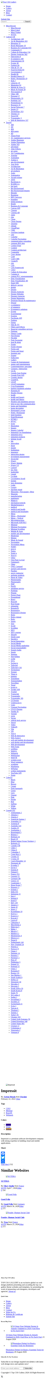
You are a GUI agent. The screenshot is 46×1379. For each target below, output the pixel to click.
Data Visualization (18, 279)
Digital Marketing (18, 298)
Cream (13, 786)
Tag (9, 122)
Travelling (15, 683)
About (8, 11)
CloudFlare (15, 228)
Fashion (15, 65)
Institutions (15, 450)
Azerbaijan (16, 830)
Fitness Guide (16, 333)
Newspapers (16, 92)
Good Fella (5, 1199)
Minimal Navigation (18, 527)
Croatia (15, 857)
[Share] (23, 1161)
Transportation (16, 681)
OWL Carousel (17, 566)
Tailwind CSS (16, 668)
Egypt (14, 868)
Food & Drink (17, 70)
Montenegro (16, 936)
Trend (13, 685)
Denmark (15, 863)
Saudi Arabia (16, 977)
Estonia (14, 870)
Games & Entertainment (20, 362)
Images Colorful (17, 430)
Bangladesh (16, 832)
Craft (13, 257)
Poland (15, 964)
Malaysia (15, 927)
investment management (20, 457)
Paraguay (15, 958)
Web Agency (16, 738)
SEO (13, 630)
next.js (13, 549)
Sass (12, 624)
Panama (14, 955)
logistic (13, 481)
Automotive (15, 175)
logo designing (16, 483)
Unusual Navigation (18, 707)
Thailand (15, 1010)
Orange (14, 795)
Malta (14, 929)
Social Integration (17, 641)
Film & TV (16, 68)
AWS (13, 180)
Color (9, 777)
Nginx (13, 551)
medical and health (18, 509)
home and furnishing (19, 406)
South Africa (17, 988)
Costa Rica (16, 854)
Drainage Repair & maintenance (23, 301)
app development (17, 162)
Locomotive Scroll (18, 479)
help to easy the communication (23, 404)
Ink (12, 441)
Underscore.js (16, 703)
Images (13, 428)
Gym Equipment (17, 386)
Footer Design (16, 347)
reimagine (14, 606)
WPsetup (14, 769)
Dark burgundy (17, 788)
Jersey (14, 909)
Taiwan (14, 1008)
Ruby (13, 619)
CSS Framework (17, 268)
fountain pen (15, 353)
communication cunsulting (21, 241)
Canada (15, 846)
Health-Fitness (17, 76)
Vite (12, 729)
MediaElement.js (17, 505)
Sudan (14, 997)
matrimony (15, 498)
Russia (15, 973)
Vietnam (15, 1032)
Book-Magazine (18, 46)
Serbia (14, 980)
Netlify (13, 547)
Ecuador (15, 865)
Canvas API (15, 208)
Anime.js (14, 160)
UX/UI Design (16, 709)
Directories (16, 57)
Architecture (17, 39)
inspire (13, 448)
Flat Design (15, 336)
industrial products (18, 437)
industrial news (16, 435)
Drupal (13, 303)
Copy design (16, 254)
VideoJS (14, 727)
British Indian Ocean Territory (23, 841)
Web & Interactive (19, 120)
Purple (13, 799)
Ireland (14, 898)
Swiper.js (14, 663)
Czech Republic (18, 861)
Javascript (14, 459)
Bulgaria (15, 843)
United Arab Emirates (20, 1019)
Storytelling (15, 657)
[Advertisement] (23, 1058)
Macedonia (16, 925)
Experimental (16, 314)
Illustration (15, 426)
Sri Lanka (15, 995)
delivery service (17, 285)
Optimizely (15, 562)
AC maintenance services (20, 138)
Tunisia (14, 1013)
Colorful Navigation (18, 239)
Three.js (14, 674)
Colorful (14, 237)
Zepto (13, 775)
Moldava (15, 933)
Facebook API (16, 318)
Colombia (15, 852)
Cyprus (15, 859)
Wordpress (15, 766)
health (13, 395)
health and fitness (17, 399)
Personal (15, 96)
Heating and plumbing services (23, 402)
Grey (13, 793)
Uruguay (15, 1026)
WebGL (14, 751)
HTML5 (14, 419)
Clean (13, 219)
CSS (12, 265)
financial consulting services (22, 329)
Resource (15, 105)
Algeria (14, 817)
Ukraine (15, 1017)
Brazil (14, 839)
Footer (13, 344)
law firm (14, 470)
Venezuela (15, 1030)
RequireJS (15, 608)
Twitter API (15, 690)
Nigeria (14, 947)
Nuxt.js (13, 555)
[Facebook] (23, 1154)
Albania (14, 815)
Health (14, 74)
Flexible (14, 338)
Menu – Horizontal (18, 516)
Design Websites (17, 294)
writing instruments (18, 771)
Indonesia (16, 894)
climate (13, 226)
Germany (15, 879)
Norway (15, 949)
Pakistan (15, 953)
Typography (16, 118)
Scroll (13, 626)
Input (13, 446)
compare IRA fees (18, 243)
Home (8, 6)
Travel (14, 116)
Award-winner (16, 177)
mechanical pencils (18, 503)
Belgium (15, 837)
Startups (14, 654)
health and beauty (17, 397)
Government (16, 72)
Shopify (14, 635)
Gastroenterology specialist (21, 366)
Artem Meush (10, 1097)
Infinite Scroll (16, 439)
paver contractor (17, 573)
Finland (14, 872)
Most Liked (15, 30)
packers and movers (18, 569)
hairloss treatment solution (21, 388)
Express (14, 316)
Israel (13, 901)
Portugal (15, 966)
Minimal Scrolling (18, 529)
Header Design (16, 393)
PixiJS (13, 586)
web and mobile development (22, 740)
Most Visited (16, 32)
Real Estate (15, 604)
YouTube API (16, 773)
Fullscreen (15, 358)
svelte (13, 659)
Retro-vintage (16, 617)
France (15, 874)
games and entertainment (20, 364)
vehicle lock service (18, 720)
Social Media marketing (20, 646)
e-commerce (15, 305)
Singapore (16, 982)
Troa (6, 1222)
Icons (13, 424)
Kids (13, 81)
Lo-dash (14, 476)
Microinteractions (17, 520)
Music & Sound (18, 90)
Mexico (14, 931)
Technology (17, 112)
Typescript (15, 694)
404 (12, 129)
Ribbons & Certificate (14, 1314)
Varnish (14, 714)
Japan (14, 907)
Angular (14, 155)
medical (14, 507)
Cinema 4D (15, 213)
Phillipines (15, 962)
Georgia (15, 876)
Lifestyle (15, 83)
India (14, 892)
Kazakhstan (16, 912)
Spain (14, 993)
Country (10, 810)
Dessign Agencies (18, 296)
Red (12, 802)
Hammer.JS (15, 391)
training (14, 676)
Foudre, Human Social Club (12, 1217)
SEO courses (16, 632)
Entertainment (17, 61)
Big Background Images (20, 191)
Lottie (13, 485)
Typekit (14, 692)
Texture (14, 672)
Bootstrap (14, 195)
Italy (14, 903)
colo (12, 235)
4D (12, 133)
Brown (13, 784)
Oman (14, 951)
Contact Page (16, 246)
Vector (13, 718)
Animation (15, 158)
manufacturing (16, 496)
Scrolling (14, 628)
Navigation (15, 542)
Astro (13, 173)
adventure (14, 147)
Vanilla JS (15, 712)
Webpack (14, 753)
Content (14, 248)
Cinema (14, 210)
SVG (13, 661)
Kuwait (14, 918)
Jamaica (14, 905)
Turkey (15, 1015)
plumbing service (17, 588)
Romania (15, 971)
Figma (13, 322)
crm (12, 263)
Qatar (14, 969)
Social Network (17, 107)
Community (16, 50)
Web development (18, 744)
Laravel (14, 468)
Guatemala (16, 883)
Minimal (14, 525)
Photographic (16, 580)
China (14, 850)
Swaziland (15, 999)
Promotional (17, 103)
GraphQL (14, 380)
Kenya (14, 914)
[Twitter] (23, 1157)
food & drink (16, 342)
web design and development (22, 742)
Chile (13, 848)
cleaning (14, 224)
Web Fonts (15, 747)
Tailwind (14, 665)
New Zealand (17, 944)
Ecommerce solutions (19, 309)
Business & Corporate (21, 48)
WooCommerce (17, 762)
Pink (12, 797)
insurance (14, 452)
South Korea (16, 991)
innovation (15, 443)
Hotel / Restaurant (19, 79)
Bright (13, 204)
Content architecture (18, 250)
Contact (9, 15)
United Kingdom (19, 1021)
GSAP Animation (17, 384)
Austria (15, 828)
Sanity (13, 621)
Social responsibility (18, 648)
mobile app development (20, 533)
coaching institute (17, 232)
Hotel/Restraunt (17, 417)
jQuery (13, 461)
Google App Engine (18, 373)
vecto (13, 716)
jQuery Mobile (16, 463)
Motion (13, 538)
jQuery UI (15, 465)
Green (13, 791)
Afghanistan (16, 813)
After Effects (16, 149)
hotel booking (16, 415)
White (13, 806)
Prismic (14, 593)
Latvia (14, 920)
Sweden (15, 1002)
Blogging (15, 43)
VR (12, 731)
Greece (15, 881)
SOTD (14, 35)
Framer (13, 355)
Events (15, 63)
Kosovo (14, 916)
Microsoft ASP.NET (18, 522)
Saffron (14, 804)
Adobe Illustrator (17, 140)
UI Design (15, 701)
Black (13, 780)
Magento (14, 494)
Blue (12, 782)
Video (13, 725)
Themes (15, 114)
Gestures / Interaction (19, 369)
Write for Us (10, 1312)
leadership (15, 472)
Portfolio (16, 101)
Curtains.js (15, 274)
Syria (13, 1006)
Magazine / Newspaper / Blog (22, 492)
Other (15, 94)
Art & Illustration (19, 41)
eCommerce (17, 59)
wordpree (14, 764)
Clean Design (16, 221)
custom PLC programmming (22, 276)
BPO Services (16, 197)
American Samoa (18, 819)
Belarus (14, 835)
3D (12, 127)
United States (18, 1024)
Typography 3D (17, 698)
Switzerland (16, 1004)
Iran (13, 896)
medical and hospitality (20, 512)
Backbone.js (15, 182)
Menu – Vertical (17, 518)
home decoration (17, 408)
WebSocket (15, 755)
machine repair (16, 490)
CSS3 (13, 270)
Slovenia (15, 986)
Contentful (15, 252)
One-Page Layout (18, 560)
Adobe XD (15, 144)
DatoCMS (15, 283)
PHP (12, 584)
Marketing (16, 85)
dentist (13, 287)
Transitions (15, 679)
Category (10, 37)
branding (14, 199)
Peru (14, 960)
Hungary (15, 887)
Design (13, 290)
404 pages (15, 131)
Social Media (16, 643)
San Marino (16, 975)
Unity (13, 705)
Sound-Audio (16, 650)
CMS (13, 230)
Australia (16, 826)
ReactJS (14, 602)
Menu (13, 514)
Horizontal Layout (18, 410)
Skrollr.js (14, 639)
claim (13, 215)
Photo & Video (16, 577)
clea (12, 217)
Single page (15, 637)
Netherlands (17, 942)
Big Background (17, 188)
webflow (14, 749)
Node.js (14, 553)
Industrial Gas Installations (21, 432)
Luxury (14, 487)
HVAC (13, 421)
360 (12, 125)
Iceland (14, 890)
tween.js (14, 687)
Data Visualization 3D (19, 281)
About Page (15, 136)
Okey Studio (9, 1186)
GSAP (13, 382)
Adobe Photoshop (18, 142)
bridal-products (16, 202)
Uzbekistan (16, 1028)
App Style (15, 164)
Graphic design (17, 377)
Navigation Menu (17, 544)
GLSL (13, 371)
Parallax (14, 571)
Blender (14, 193)
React (13, 599)
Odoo (13, 558)
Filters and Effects (18, 327)
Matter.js (14, 501)
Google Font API (17, 375)
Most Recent (11, 26)
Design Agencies (19, 54)
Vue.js (13, 733)
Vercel (13, 722)
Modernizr (15, 536)
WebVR (14, 758)
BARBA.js (15, 184)
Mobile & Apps (18, 87)
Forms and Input (17, 351)
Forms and (15, 349)
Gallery (9, 8)
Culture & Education (20, 52)
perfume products (17, 575)
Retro (13, 615)
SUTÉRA (5, 1181)
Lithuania (15, 922)
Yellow (13, 808)
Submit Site (5, 19)
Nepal (14, 940)
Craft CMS (15, 259)
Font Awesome (16, 340)
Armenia (15, 824)
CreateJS (14, 261)
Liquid (13, 474)
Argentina (16, 821)
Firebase (14, 331)
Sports (14, 109)
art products (15, 171)
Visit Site (4, 1164)
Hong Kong (16, 885)
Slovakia (15, 984)
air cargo (14, 151)
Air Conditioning (17, 153)
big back (14, 186)
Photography (17, 98)
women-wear (16, 760)
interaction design (17, 454)
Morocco (15, 938)
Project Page (15, 595)
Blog (8, 13)
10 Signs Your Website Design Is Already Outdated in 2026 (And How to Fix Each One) (24, 1336)
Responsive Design (18, 613)
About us (12, 1291)
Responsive (15, 610)
